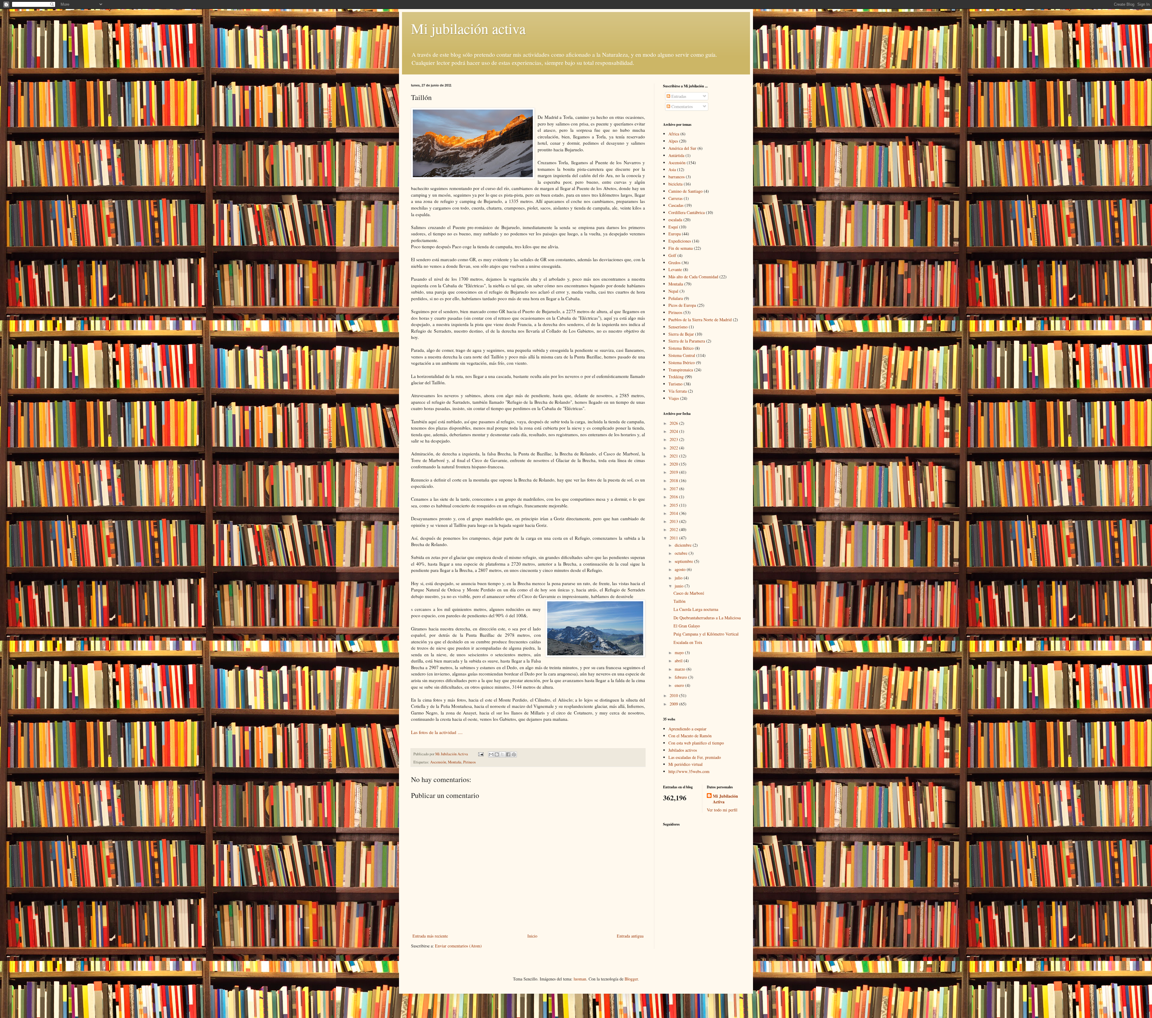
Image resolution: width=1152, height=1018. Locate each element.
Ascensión (438, 762)
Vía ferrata (677, 391)
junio (680, 586)
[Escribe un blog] (497, 754)
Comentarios (681, 106)
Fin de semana (680, 248)
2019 (674, 472)
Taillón (680, 601)
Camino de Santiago (685, 191)
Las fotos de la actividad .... (437, 732)
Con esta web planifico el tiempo (696, 743)
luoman (580, 979)
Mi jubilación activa (468, 28)
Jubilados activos (682, 750)
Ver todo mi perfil (722, 810)
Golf (672, 255)
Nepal (673, 291)
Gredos (674, 262)
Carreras (675, 198)
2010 (674, 695)
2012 (674, 529)
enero (680, 685)
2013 (674, 521)
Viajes (673, 398)
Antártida (676, 155)
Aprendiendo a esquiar (687, 729)
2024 (674, 431)
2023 (674, 439)
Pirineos (469, 762)
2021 (674, 456)
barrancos (676, 177)
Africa (673, 134)
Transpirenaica (680, 370)
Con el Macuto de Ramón (690, 736)
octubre (681, 553)
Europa (674, 234)
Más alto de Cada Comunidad (693, 276)
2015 (674, 505)
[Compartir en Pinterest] (514, 754)
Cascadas (675, 205)
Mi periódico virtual (685, 764)
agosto (681, 569)
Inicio (532, 936)
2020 (674, 464)
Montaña (454, 762)
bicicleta (675, 184)
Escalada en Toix (688, 642)
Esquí (673, 227)
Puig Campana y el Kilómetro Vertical (706, 634)
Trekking (676, 376)
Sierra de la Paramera (686, 341)
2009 (674, 704)
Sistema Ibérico (681, 362)
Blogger (631, 979)
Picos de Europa (682, 305)
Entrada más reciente (430, 936)
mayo (680, 652)
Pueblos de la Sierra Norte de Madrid (700, 319)
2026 (674, 423)
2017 (674, 488)
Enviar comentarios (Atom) (458, 946)
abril (679, 660)
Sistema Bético (681, 348)
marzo (680, 669)
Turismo (675, 384)
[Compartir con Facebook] (508, 754)
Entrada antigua (630, 936)
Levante (675, 269)
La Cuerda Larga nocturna (696, 609)
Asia (672, 169)
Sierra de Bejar (681, 334)
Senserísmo (678, 327)
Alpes (673, 141)
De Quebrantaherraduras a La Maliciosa (707, 618)
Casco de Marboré (689, 593)
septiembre (684, 561)
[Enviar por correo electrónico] (491, 754)
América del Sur (682, 148)
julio (679, 578)
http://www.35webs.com (689, 771)
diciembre (684, 545)
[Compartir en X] (503, 754)
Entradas (678, 96)
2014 (674, 513)
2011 (674, 538)
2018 (674, 480)
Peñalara (675, 298)
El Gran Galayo (687, 626)
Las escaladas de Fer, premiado (694, 757)
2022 (674, 448)
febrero (681, 677)
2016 (674, 497)
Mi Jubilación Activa (725, 799)
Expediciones (679, 241)
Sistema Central (681, 355)
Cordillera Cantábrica (686, 212)
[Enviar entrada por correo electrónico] (480, 754)
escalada (675, 219)
